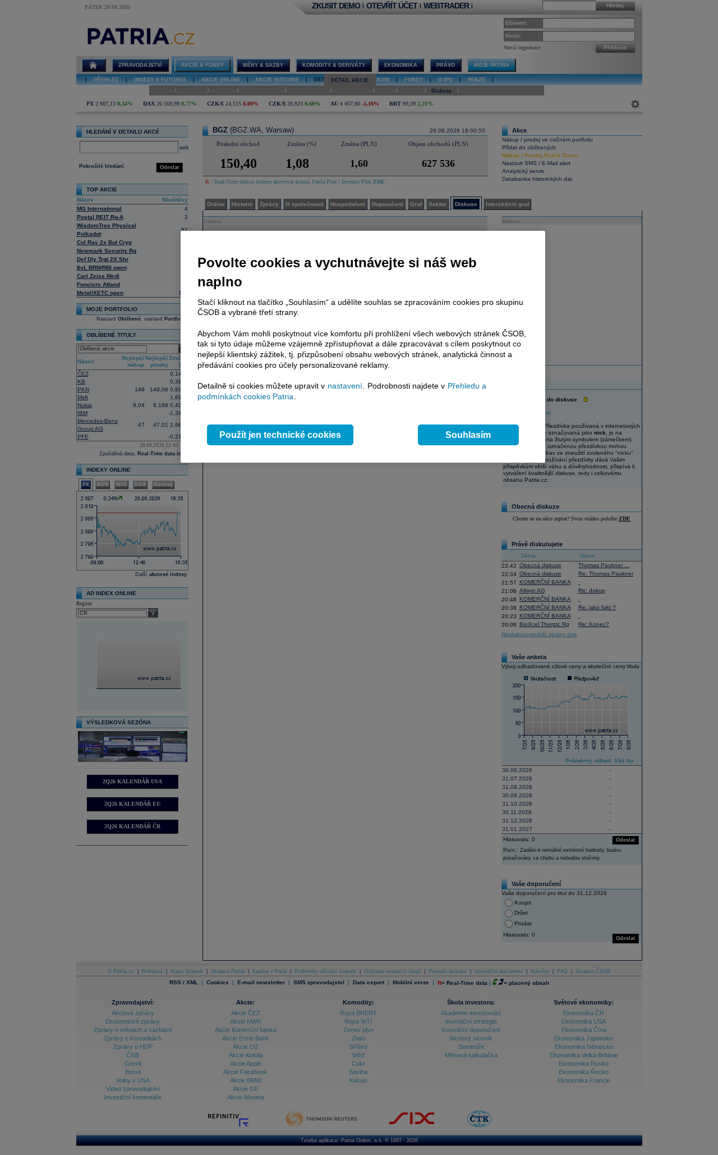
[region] (363, 347)
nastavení (345, 385)
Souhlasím (468, 435)
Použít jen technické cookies (280, 435)
